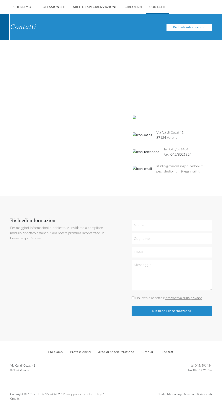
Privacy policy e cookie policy (82, 394)
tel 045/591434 (201, 365)
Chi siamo (22, 7)
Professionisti (52, 7)
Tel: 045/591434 (175, 149)
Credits (15, 398)
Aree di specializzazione (95, 7)
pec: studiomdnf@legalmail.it (177, 171)
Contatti (157, 7)
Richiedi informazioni (189, 27)
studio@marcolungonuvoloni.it (179, 166)
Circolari (133, 7)
